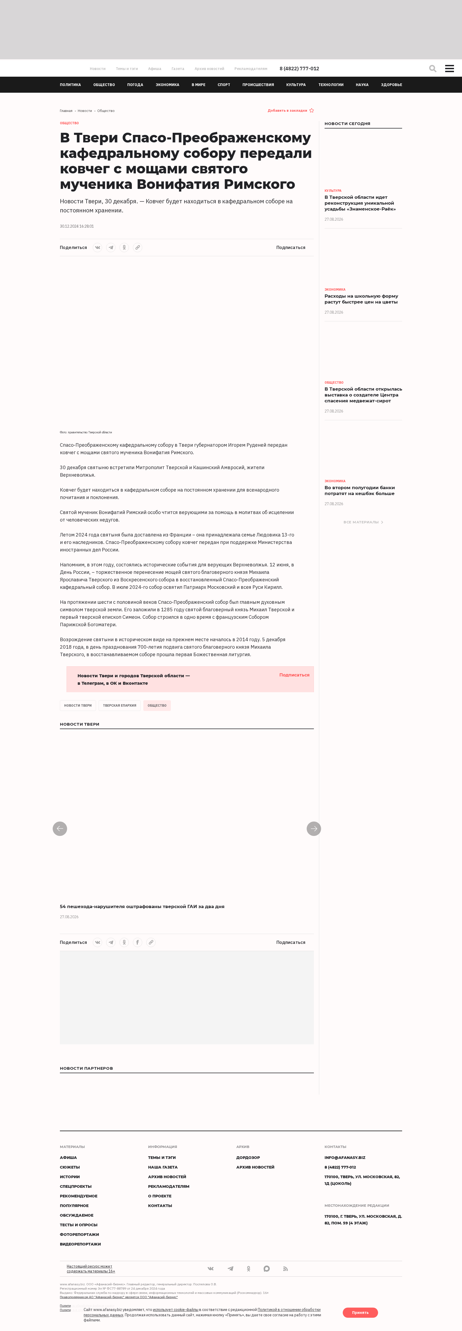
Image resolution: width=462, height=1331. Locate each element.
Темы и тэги (127, 68)
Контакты (160, 1205)
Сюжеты (70, 1167)
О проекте (159, 1195)
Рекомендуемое (78, 1195)
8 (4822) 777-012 (299, 68)
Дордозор (248, 1157)
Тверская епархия (119, 705)
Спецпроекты (76, 1186)
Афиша (154, 68)
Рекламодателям (250, 68)
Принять (360, 1312)
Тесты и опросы (79, 1224)
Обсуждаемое (76, 1215)
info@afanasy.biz (345, 1157)
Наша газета (163, 1167)
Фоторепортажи (79, 1234)
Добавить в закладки (287, 110)
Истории (70, 1176)
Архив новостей (209, 68)
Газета (178, 68)
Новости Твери (78, 705)
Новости (98, 68)
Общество (157, 705)
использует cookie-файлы (175, 1309)
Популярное (74, 1205)
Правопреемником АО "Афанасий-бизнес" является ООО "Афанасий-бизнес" (119, 1297)
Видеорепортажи (80, 1244)
